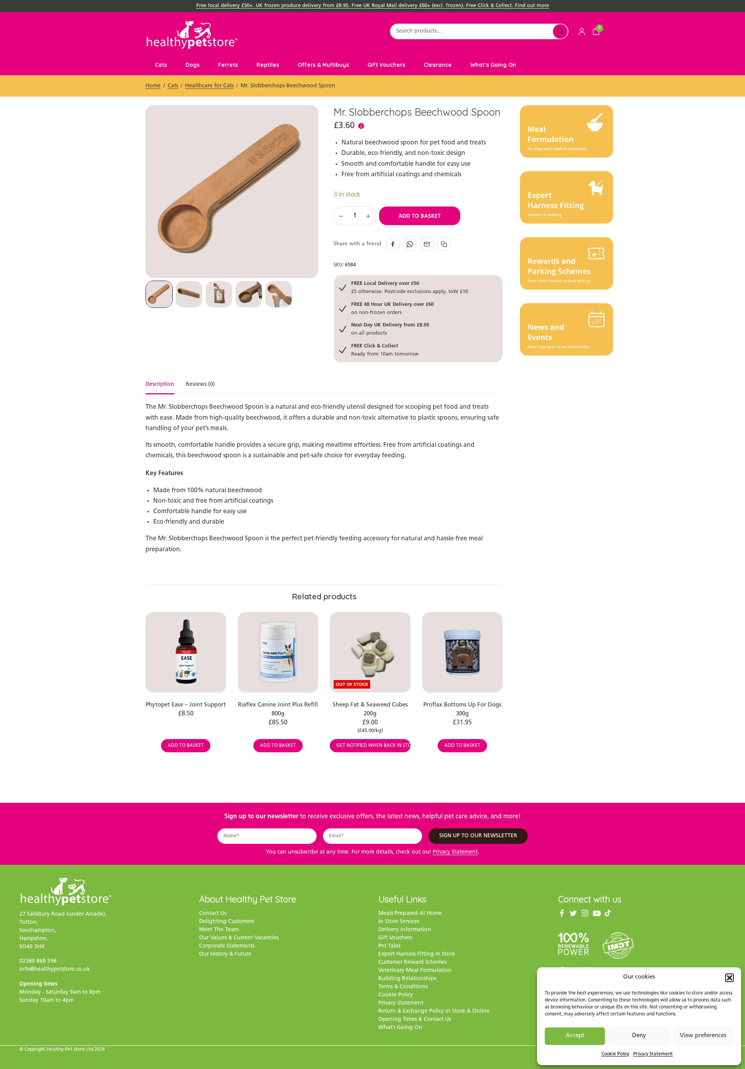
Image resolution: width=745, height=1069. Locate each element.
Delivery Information (404, 930)
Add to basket (419, 215)
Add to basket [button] (186, 745)
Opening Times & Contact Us (414, 1020)
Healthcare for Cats (209, 86)
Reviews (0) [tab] (200, 384)
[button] (729, 978)
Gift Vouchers (386, 64)
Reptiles (267, 64)
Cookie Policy (615, 1054)
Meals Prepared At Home (410, 914)
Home (153, 86)
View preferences (703, 1036)
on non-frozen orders (392, 308)
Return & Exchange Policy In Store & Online (434, 1012)
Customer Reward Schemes (412, 963)
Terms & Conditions (403, 987)
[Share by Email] (427, 244)
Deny (639, 1036)
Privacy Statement (653, 1054)
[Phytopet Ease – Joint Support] (186, 652)
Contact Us (212, 914)
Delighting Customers (226, 922)
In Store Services (398, 922)
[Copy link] (444, 244)
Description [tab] (160, 384)
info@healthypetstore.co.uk (54, 969)
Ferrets (228, 64)
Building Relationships (407, 979)
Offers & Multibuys (323, 64)
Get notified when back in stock (373, 745)
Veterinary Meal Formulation (415, 971)
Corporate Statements (227, 946)
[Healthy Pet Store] (192, 35)
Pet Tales (389, 946)
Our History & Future (225, 955)
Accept (575, 1036)
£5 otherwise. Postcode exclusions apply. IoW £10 (409, 287)
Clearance (438, 64)
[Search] (560, 31)
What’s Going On (493, 64)
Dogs (192, 64)
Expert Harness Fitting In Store (416, 955)
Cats (161, 64)
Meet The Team (219, 930)
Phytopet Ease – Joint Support (186, 705)
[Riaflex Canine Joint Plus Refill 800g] (278, 652)
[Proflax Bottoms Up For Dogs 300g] (462, 652)
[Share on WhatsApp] (410, 244)
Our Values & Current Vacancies (239, 938)
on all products (390, 328)
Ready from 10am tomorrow (385, 349)
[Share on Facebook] (393, 244)
